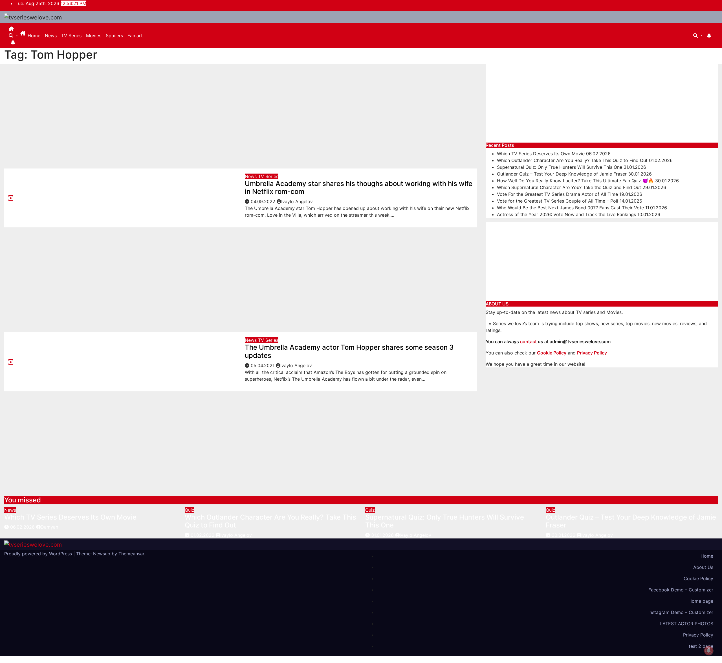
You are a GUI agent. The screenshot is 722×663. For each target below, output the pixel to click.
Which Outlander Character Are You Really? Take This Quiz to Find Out (572, 160)
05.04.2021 (263, 365)
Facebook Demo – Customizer (680, 590)
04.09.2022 (264, 201)
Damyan (49, 527)
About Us (703, 567)
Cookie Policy (698, 578)
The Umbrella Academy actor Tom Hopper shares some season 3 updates (349, 351)
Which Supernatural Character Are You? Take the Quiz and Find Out (569, 187)
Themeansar (131, 553)
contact (528, 341)
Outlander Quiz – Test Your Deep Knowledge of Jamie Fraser (562, 174)
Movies (93, 35)
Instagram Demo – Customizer (680, 612)
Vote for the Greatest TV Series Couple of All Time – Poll (557, 201)
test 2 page (701, 646)
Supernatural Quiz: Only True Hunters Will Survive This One (559, 167)
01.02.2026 (203, 535)
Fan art (135, 35)
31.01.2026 (383, 535)
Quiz (189, 510)
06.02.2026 (23, 527)
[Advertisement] (240, 115)
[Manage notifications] (708, 650)
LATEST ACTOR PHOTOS (686, 623)
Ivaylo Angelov (297, 201)
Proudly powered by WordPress (38, 553)
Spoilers (114, 35)
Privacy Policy (698, 635)
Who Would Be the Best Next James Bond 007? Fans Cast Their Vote (570, 207)
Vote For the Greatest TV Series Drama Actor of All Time (557, 194)
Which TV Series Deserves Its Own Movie (541, 153)
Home (34, 35)
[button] (13, 35)
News (51, 35)
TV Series (71, 35)
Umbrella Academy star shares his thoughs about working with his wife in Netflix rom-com (358, 187)
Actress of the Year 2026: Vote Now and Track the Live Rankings (566, 214)
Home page (700, 601)
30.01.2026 (564, 535)
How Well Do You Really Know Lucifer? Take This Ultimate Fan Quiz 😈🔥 (575, 180)
